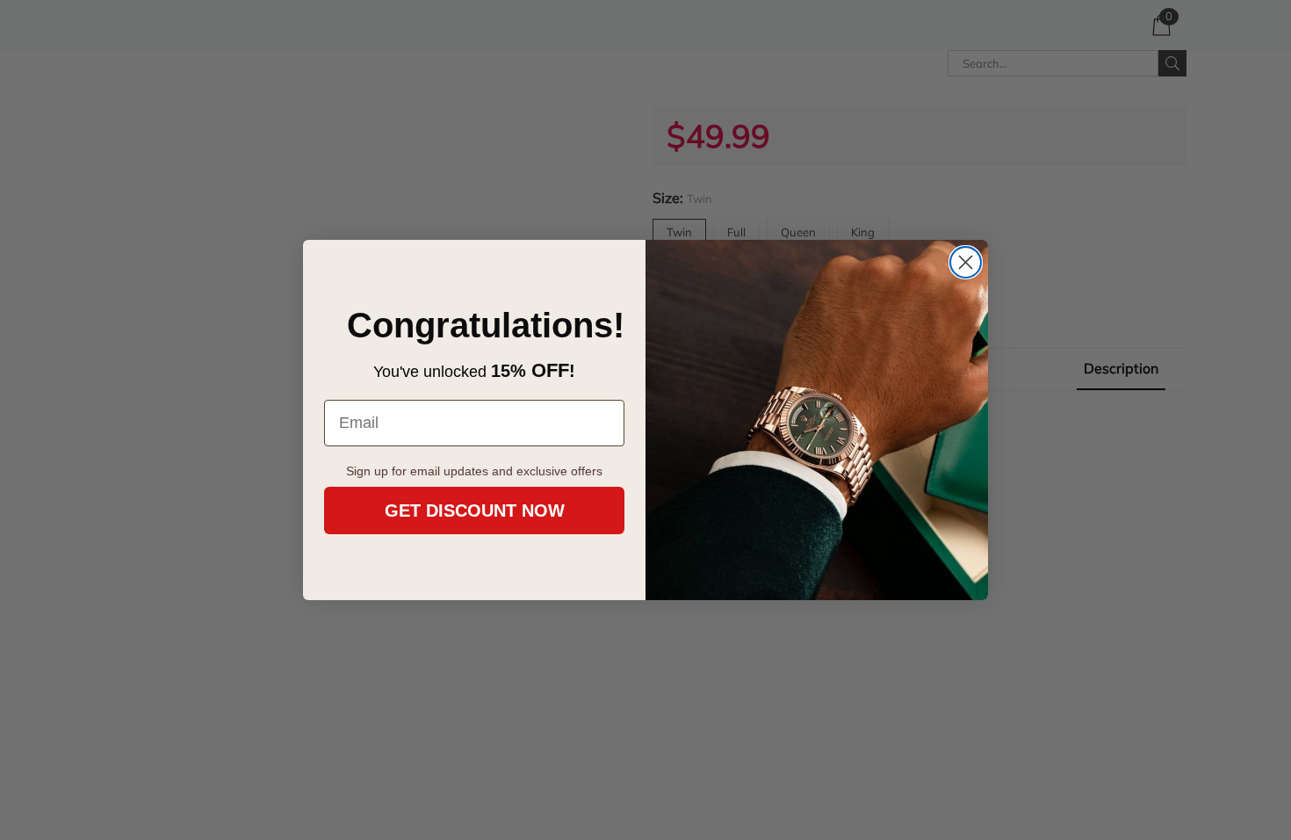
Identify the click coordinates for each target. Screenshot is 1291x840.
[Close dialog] (965, 262)
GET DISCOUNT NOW (475, 510)
